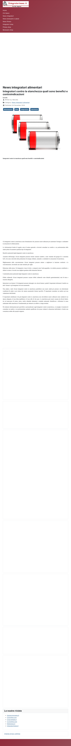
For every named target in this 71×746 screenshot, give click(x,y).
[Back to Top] (68, 743)
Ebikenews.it (11, 724)
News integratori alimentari (21, 102)
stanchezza (34, 109)
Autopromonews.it (13, 715)
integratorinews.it (12, 726)
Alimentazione (8, 109)
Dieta (16, 109)
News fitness (7, 21)
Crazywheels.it (12, 719)
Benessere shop (8, 30)
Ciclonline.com (12, 717)
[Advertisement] (35, 45)
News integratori (8, 16)
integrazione (24, 109)
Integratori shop (8, 24)
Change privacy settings (12, 734)
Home (5, 10)
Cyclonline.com (12, 722)
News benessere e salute (11, 19)
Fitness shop (7, 27)
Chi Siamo (6, 13)
